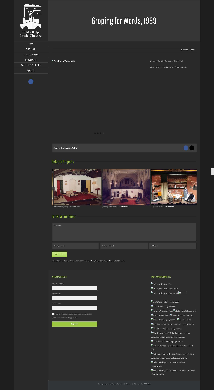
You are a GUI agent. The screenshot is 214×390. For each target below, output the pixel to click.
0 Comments (73, 207)
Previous (184, 49)
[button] (53, 188)
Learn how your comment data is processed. (105, 261)
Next (192, 49)
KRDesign (147, 384)
